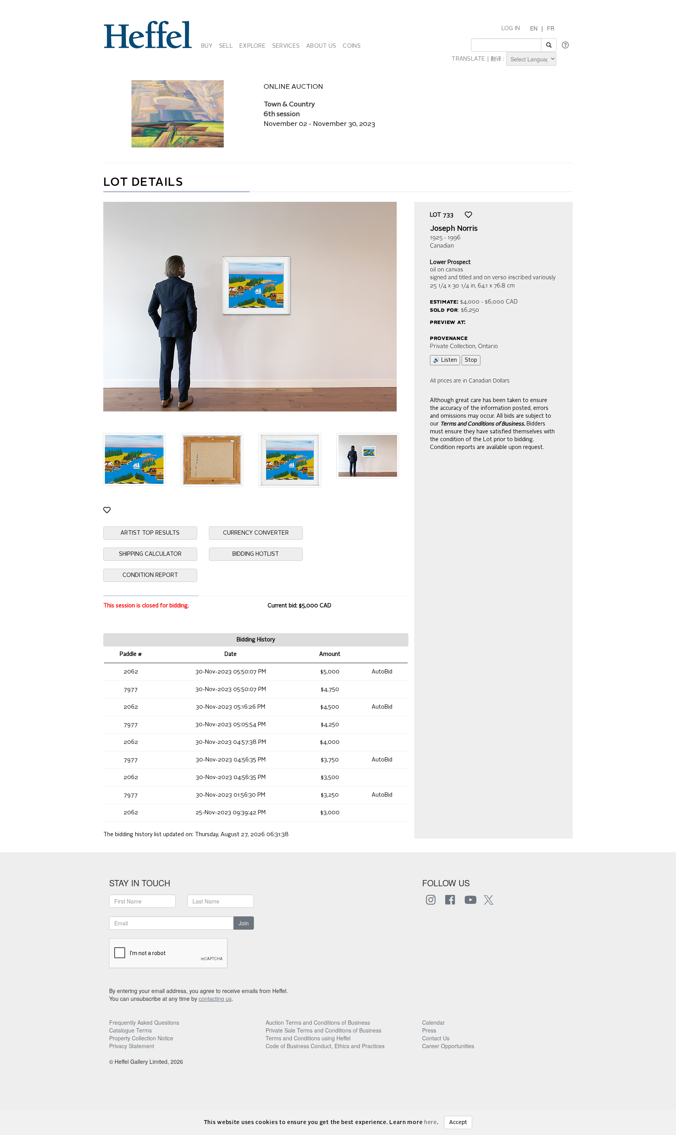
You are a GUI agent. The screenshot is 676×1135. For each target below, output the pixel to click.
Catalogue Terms (130, 1030)
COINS (351, 46)
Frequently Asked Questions (144, 1022)
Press (429, 1030)
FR (550, 28)
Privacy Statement (131, 1046)
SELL (226, 46)
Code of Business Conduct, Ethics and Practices (325, 1046)
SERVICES (286, 46)
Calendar (433, 1022)
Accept (458, 1122)
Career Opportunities (448, 1046)
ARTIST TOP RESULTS (150, 533)
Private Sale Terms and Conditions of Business (323, 1030)
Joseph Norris (454, 228)
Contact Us (435, 1038)
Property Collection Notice (141, 1038)
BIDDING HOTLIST (255, 554)
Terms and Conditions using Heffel (308, 1038)
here (430, 1122)
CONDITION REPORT (150, 575)
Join (244, 923)
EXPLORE (252, 46)
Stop (471, 360)
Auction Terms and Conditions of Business (318, 1022)
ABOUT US (321, 46)
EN (534, 28)
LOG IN (511, 28)
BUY (206, 46)
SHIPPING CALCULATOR (150, 554)
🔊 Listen (445, 360)
